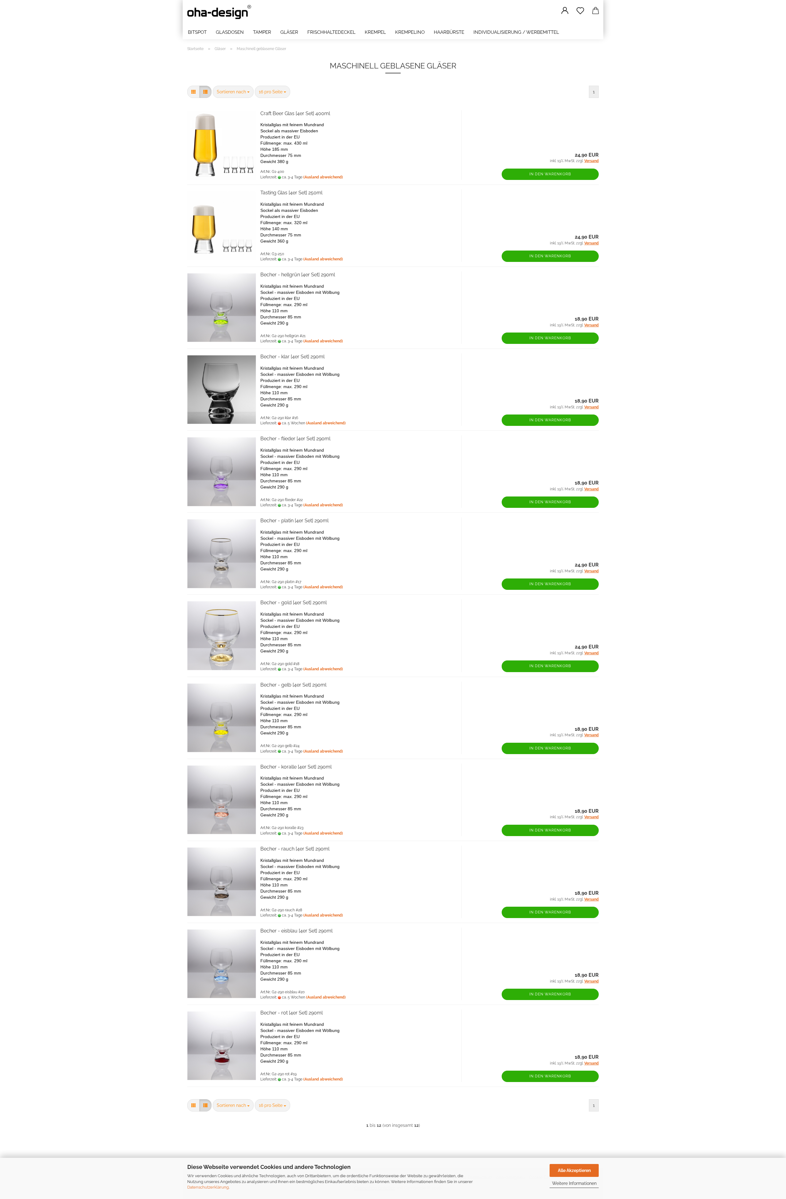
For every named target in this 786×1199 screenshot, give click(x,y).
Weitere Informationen (574, 1183)
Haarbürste (449, 32)
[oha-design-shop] (221, 12)
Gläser (289, 32)
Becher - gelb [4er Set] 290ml (293, 685)
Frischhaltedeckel (331, 32)
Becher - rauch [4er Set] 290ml (294, 849)
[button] (565, 10)
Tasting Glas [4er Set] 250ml (291, 193)
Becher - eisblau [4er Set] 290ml (296, 931)
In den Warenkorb (550, 174)
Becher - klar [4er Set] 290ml (292, 357)
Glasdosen (230, 32)
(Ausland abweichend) (323, 177)
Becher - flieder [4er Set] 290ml (295, 439)
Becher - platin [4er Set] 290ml (294, 521)
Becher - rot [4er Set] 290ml (291, 1013)
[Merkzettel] (580, 10)
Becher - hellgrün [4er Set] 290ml (297, 275)
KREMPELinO (410, 32)
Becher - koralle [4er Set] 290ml (296, 767)
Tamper (262, 32)
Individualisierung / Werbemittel (516, 32)
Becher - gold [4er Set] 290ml (293, 602)
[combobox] (233, 92)
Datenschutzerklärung (208, 1187)
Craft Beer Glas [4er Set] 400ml (295, 113)
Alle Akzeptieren (574, 1170)
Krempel (375, 32)
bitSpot (197, 32)
